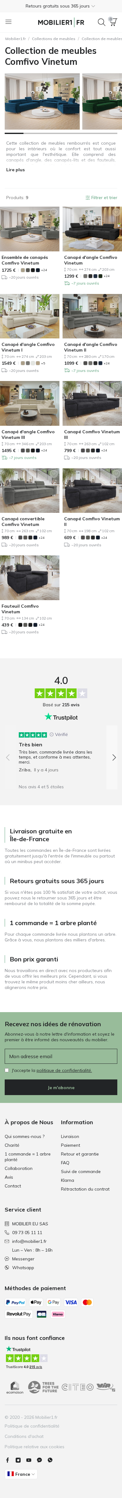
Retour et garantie (80, 1154)
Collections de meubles (53, 38)
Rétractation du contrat (85, 1189)
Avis (9, 1177)
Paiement (70, 1145)
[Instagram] (20, 1460)
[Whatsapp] (52, 1460)
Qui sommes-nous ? (24, 1136)
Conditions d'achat (24, 1436)
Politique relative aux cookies (34, 1446)
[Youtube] (31, 1460)
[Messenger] (42, 1460)
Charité (12, 1145)
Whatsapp (23, 1267)
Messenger (23, 1259)
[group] (61, 750)
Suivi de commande (81, 1171)
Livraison (70, 1136)
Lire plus (15, 169)
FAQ (65, 1163)
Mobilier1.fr (15, 38)
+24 (44, 270)
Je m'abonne (61, 1087)
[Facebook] (10, 1460)
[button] (61, 6)
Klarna (67, 1180)
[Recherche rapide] (102, 22)
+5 (43, 363)
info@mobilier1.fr (29, 1241)
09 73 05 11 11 (27, 1232)
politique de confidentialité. (64, 1070)
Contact (13, 1186)
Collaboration (19, 1168)
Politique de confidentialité (32, 1426)
